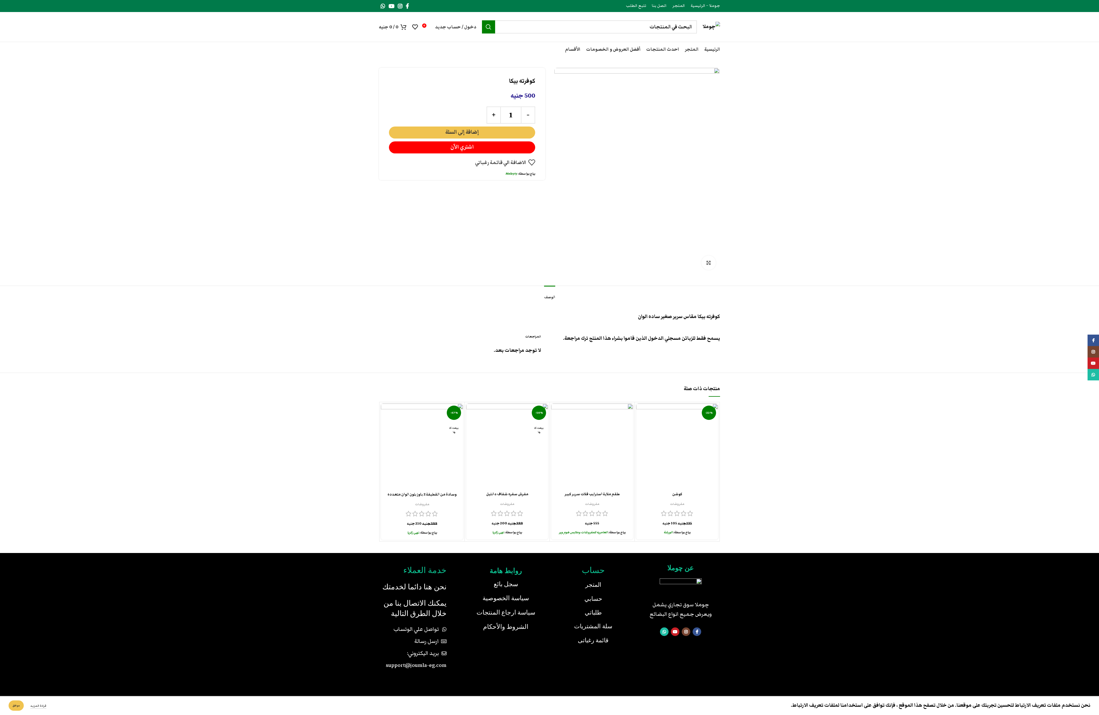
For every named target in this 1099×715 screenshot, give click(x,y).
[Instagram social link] (400, 6)
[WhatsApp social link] (383, 6)
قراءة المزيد (38, 706)
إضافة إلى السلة (462, 132)
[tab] (549, 294)
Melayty (511, 173)
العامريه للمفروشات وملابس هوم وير (583, 532)
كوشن (677, 494)
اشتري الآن (462, 147)
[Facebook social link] (407, 6)
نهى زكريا (498, 532)
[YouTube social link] (391, 6)
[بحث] (488, 26)
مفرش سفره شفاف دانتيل (507, 494)
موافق (16, 706)
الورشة (668, 532)
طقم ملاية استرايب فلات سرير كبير (592, 494)
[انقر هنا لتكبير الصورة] (708, 263)
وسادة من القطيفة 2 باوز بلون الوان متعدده (422, 494)
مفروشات (677, 503)
